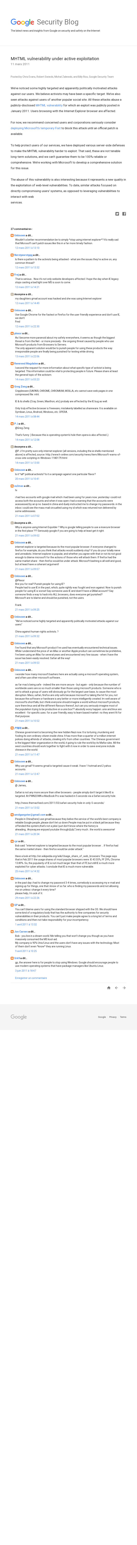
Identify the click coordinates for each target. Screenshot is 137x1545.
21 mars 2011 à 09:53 (27, 662)
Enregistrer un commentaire (31, 978)
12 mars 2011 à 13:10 (27, 247)
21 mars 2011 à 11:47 (27, 754)
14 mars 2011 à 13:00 (27, 462)
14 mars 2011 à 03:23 (27, 379)
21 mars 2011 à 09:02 (27, 535)
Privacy (113, 1017)
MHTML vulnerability (49, 105)
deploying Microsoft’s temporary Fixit (36, 128)
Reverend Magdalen (26, 363)
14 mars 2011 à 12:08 (27, 439)
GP (16, 905)
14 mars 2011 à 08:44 (27, 416)
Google (102, 1017)
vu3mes (19, 486)
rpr (16, 841)
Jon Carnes (21, 931)
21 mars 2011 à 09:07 (27, 569)
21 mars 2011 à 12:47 (27, 774)
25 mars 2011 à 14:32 (27, 871)
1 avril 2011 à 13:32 (26, 924)
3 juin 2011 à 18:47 (25, 970)
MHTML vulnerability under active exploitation (55, 58)
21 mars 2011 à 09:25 (27, 609)
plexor (18, 333)
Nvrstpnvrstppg (23, 255)
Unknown (20, 235)
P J (16, 423)
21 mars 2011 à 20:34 (27, 834)
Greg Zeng (20, 386)
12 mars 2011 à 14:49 (27, 303)
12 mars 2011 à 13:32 (27, 267)
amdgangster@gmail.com (30, 814)
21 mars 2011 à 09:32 (27, 636)
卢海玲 (18, 728)
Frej (16, 274)
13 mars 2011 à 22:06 (27, 356)
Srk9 (17, 958)
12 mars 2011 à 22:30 (27, 326)
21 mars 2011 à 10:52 (27, 720)
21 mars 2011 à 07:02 (27, 516)
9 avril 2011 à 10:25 (26, 951)
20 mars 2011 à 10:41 (27, 478)
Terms (123, 1017)
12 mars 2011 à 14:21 (27, 287)
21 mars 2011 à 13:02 (27, 807)
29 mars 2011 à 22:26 (27, 897)
